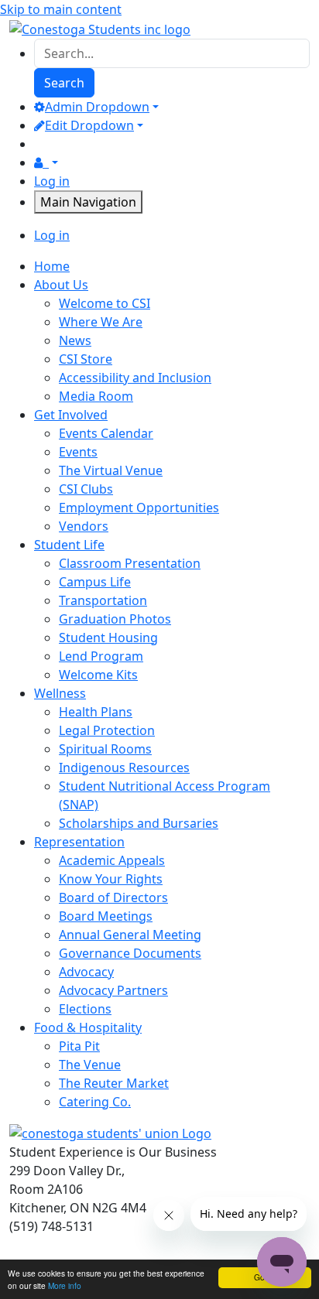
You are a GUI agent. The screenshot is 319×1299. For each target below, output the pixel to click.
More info (64, 1285)
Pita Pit (79, 1046)
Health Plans (95, 711)
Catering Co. (95, 1101)
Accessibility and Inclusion (135, 377)
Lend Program (101, 656)
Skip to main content (61, 9)
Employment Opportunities (139, 507)
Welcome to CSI (104, 303)
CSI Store (85, 358)
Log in (52, 181)
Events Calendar (106, 433)
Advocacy (86, 971)
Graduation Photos (115, 618)
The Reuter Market (114, 1083)
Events (78, 451)
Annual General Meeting (130, 934)
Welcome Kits (98, 674)
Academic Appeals (112, 860)
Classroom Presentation (130, 563)
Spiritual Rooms (105, 748)
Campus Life (95, 581)
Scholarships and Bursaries (138, 823)
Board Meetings (106, 916)
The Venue (90, 1064)
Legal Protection (107, 730)
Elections (85, 1008)
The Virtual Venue (111, 470)
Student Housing (108, 637)
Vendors (83, 526)
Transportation (103, 600)
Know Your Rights (111, 878)
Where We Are (100, 321)
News (75, 340)
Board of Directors (113, 897)
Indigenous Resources (124, 767)
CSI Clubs (86, 488)
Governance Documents (130, 953)
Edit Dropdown (89, 125)
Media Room (96, 396)
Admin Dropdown (97, 106)
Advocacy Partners (113, 990)
